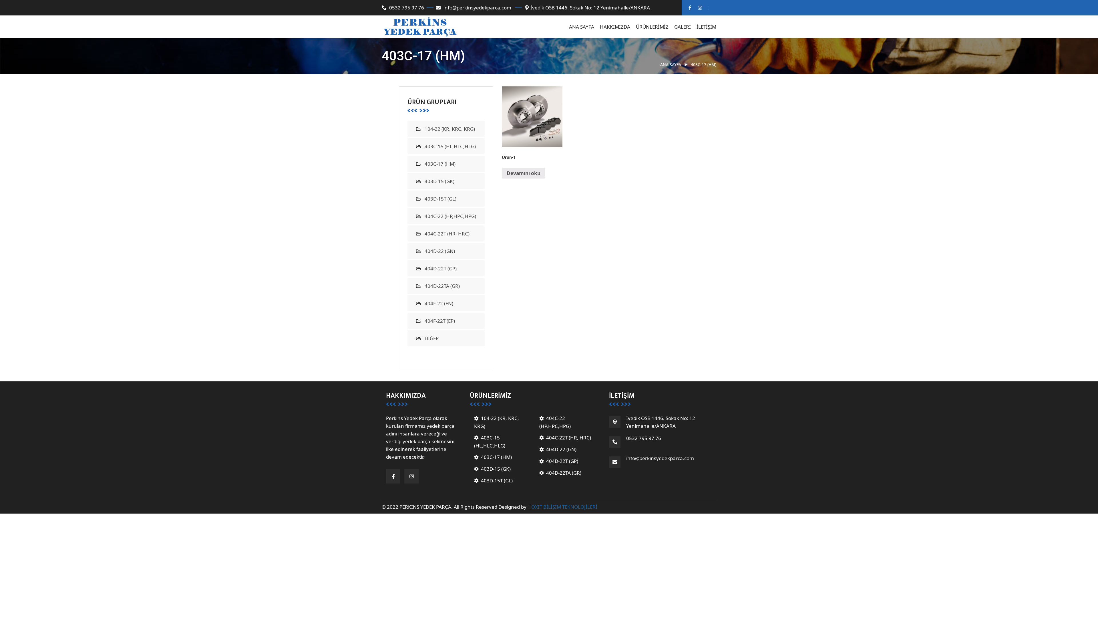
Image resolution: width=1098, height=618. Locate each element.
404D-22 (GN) (440, 251)
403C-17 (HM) (440, 164)
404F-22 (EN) (439, 303)
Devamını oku (523, 173)
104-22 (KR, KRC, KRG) (450, 129)
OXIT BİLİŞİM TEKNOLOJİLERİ (564, 507)
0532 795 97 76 (406, 7)
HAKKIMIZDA (615, 26)
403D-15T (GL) (440, 198)
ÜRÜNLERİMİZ (652, 26)
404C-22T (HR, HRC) (447, 233)
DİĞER (432, 338)
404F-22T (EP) (440, 321)
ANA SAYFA (581, 26)
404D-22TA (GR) (442, 286)
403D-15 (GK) (439, 181)
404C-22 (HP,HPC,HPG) (450, 216)
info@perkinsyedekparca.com (477, 7)
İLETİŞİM (706, 26)
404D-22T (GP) (441, 268)
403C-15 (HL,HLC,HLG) (450, 146)
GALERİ (682, 26)
